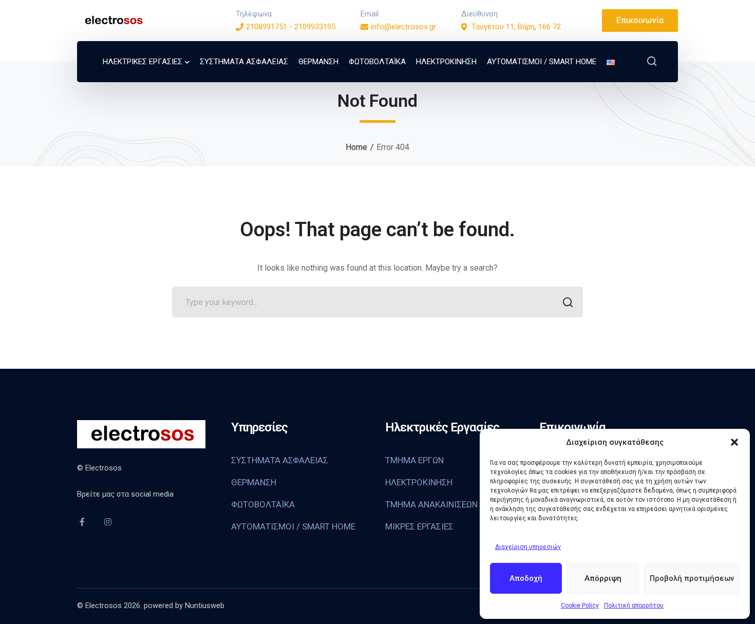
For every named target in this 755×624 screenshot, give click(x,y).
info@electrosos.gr (403, 26)
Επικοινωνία (640, 20)
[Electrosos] (113, 20)
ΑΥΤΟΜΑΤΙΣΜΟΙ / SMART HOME (293, 526)
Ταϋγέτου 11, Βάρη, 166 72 (516, 26)
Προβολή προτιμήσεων (692, 578)
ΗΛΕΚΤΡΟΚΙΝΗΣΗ (418, 482)
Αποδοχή (525, 578)
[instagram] (108, 522)
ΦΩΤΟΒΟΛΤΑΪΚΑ (263, 504)
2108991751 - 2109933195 (290, 26)
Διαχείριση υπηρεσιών (528, 547)
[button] (734, 442)
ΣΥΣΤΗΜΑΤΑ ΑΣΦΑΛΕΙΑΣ (279, 460)
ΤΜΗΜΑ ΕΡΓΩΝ (414, 460)
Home (356, 147)
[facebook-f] (82, 522)
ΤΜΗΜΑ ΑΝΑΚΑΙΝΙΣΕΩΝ (431, 504)
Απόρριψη (602, 578)
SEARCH (567, 302)
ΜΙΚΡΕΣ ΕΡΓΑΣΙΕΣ (419, 526)
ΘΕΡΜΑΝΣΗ (253, 482)
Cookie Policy (580, 605)
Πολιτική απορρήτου (634, 605)
